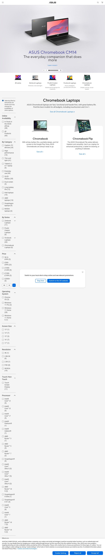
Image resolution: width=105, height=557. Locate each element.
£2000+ (5, 278)
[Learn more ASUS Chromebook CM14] (52, 72)
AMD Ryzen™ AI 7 (7, 520)
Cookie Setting (60, 553)
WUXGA (5, 368)
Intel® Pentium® (5, 421)
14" (3, 332)
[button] (3, 2)
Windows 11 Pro (8, 302)
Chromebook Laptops (6, 245)
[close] (82, 272)
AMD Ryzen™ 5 (7, 443)
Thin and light (7, 158)
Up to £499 (6, 257)
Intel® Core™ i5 (7, 406)
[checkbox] (9, 166)
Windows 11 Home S (6, 316)
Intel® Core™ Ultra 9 (6, 479)
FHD (3, 365)
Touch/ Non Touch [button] (7, 378)
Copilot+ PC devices (6, 145)
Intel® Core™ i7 (7, 413)
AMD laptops (6, 198)
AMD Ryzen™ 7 (7, 451)
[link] (52, 2)
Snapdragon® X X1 (8, 500)
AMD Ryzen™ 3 (7, 436)
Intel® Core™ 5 (7, 505)
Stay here (40, 281)
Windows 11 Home (6, 308)
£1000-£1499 (7, 267)
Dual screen (6, 181)
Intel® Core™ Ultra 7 (6, 472)
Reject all (77, 553)
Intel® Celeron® (8, 428)
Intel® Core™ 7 (7, 512)
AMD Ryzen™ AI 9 (7, 487)
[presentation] (3, 100)
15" (3, 336)
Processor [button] (6, 395)
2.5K (3, 361)
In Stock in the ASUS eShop (7, 122)
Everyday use (7, 171)
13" (3, 329)
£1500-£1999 (7, 273)
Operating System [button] (6, 292)
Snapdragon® (7, 458)
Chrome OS (6, 297)
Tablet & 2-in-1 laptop (7, 164)
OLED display (7, 176)
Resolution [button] (6, 349)
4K (3, 352)
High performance (6, 151)
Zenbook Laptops (5, 221)
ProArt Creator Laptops (7, 228)
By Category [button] (7, 142)
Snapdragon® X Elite (8, 494)
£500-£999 (6, 262)
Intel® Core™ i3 (7, 398)
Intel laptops (6, 192)
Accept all (95, 553)
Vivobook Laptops (5, 238)
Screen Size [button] (7, 326)
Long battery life (8, 187)
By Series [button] (6, 217)
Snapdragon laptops (6, 203)
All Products (6, 131)
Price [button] (4, 254)
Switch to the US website (58, 281)
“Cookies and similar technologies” (27, 548)
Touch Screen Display (7, 383)
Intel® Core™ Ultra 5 (6, 464)
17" (3, 343)
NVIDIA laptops (7, 208)
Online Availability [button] (6, 117)
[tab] (43, 70)
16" (3, 339)
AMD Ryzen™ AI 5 (7, 528)
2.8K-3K (5, 356)
